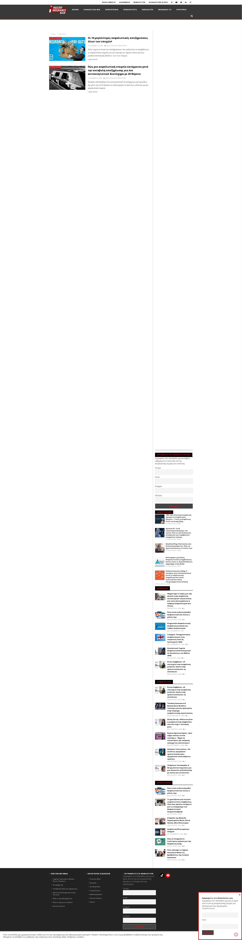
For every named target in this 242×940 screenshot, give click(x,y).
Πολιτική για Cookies (63, 902)
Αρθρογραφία (55, 38)
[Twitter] (181, 2)
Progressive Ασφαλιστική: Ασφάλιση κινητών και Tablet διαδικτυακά (179, 625)
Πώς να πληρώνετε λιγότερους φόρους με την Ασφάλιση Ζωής (179, 841)
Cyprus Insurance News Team (116, 46)
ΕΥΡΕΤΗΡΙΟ (181, 10)
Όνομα (158, 468)
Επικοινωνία (59, 906)
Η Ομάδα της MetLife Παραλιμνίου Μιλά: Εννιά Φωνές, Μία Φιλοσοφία (178, 820)
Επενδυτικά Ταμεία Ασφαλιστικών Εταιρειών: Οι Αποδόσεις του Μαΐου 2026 (179, 652)
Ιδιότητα (158, 495)
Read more (93, 59)
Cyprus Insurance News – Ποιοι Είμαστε (64, 880)
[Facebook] (172, 2)
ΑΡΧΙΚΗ (75, 10)
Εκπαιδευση (147, 10)
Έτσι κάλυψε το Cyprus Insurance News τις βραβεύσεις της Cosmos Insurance (178, 854)
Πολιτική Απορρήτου (62, 898)
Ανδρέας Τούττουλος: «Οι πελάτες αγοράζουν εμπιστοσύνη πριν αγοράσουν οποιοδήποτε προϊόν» (179, 754)
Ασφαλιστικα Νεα (92, 10)
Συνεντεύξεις (96, 898)
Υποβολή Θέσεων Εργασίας (65, 889)
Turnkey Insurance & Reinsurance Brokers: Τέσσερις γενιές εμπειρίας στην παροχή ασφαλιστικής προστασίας (180, 708)
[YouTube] (176, 2)
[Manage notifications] (236, 934)
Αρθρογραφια (111, 10)
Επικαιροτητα (130, 10)
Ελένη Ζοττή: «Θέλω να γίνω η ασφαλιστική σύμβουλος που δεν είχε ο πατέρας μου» (180, 723)
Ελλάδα (93, 883)
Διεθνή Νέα (95, 887)
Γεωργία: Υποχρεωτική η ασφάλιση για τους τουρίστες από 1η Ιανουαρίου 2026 (178, 638)
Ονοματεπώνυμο (208, 908)
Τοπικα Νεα (95, 879)
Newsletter (139, 2)
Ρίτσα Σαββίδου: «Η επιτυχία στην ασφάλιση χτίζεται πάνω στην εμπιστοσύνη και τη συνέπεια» (179, 667)
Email (157, 477)
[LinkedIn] (186, 2)
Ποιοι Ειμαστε (109, 2)
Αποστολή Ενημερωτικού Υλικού (64, 894)
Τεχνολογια (95, 890)
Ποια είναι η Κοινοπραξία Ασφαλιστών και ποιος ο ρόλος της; (179, 614)
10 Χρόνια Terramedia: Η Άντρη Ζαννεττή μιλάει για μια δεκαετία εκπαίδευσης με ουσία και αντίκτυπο (179, 769)
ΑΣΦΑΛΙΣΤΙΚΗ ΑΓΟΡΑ (158, 2)
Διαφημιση (124, 2)
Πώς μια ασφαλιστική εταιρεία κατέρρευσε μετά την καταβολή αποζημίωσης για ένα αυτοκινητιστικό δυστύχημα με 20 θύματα (118, 70)
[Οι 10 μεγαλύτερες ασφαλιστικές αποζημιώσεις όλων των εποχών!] (67, 49)
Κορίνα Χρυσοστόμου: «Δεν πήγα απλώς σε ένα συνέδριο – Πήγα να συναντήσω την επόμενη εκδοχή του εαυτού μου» (179, 738)
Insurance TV (164, 10)
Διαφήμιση (58, 885)
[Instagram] (190, 2)
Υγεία (92, 902)
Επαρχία (158, 486)
